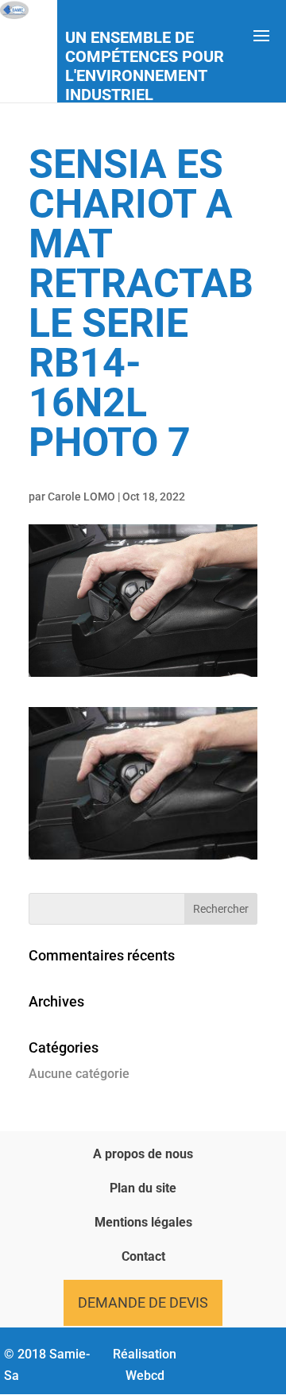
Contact (143, 1256)
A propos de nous (143, 1153)
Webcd (145, 1375)
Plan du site (143, 1188)
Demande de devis (143, 1302)
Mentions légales (143, 1222)
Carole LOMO (81, 496)
